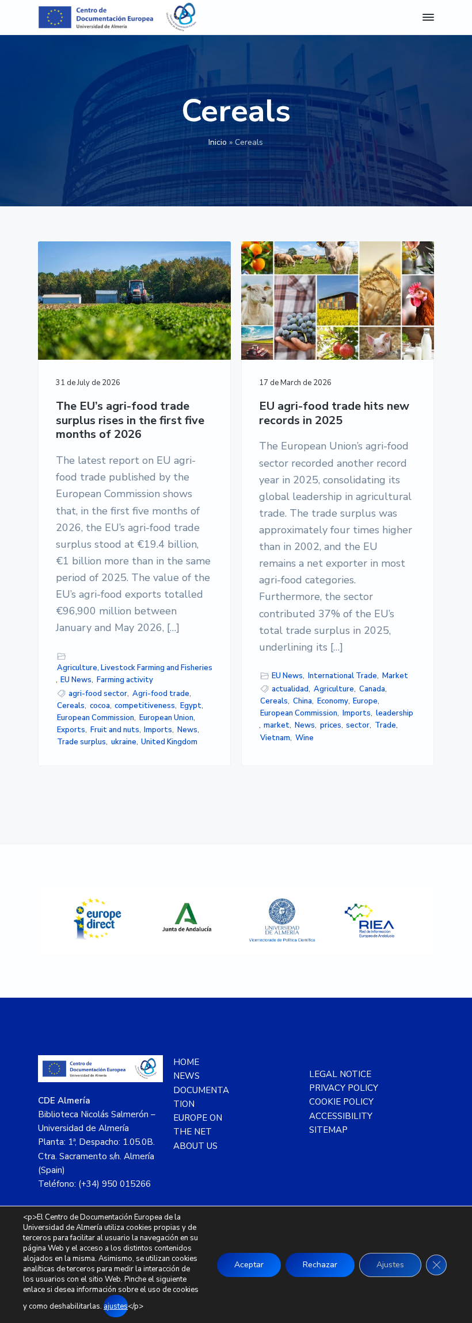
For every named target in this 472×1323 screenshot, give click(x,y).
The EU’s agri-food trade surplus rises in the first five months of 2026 (130, 420)
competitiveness (145, 706)
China (302, 701)
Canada (372, 689)
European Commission (95, 718)
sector (358, 725)
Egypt (190, 706)
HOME (186, 1062)
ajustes (116, 1306)
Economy (332, 701)
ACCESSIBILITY (340, 1116)
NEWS (186, 1076)
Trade (385, 725)
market (277, 725)
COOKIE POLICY (341, 1101)
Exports (71, 730)
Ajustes (390, 1264)
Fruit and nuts (114, 730)
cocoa (100, 706)
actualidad (290, 689)
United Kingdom (169, 742)
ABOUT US (195, 1146)
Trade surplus (81, 742)
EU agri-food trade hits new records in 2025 (334, 413)
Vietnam (275, 738)
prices (330, 725)
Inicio (217, 142)
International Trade (342, 676)
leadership (394, 713)
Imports (158, 730)
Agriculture (334, 689)
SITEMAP (328, 1130)
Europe (365, 701)
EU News (76, 680)
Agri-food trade (160, 694)
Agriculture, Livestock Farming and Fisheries (134, 668)
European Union (166, 718)
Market (395, 676)
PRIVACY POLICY (343, 1088)
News (187, 730)
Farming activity (125, 680)
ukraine (123, 742)
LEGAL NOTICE (340, 1074)
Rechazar (320, 1264)
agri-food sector (97, 694)
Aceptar (249, 1264)
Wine (304, 738)
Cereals (71, 706)
